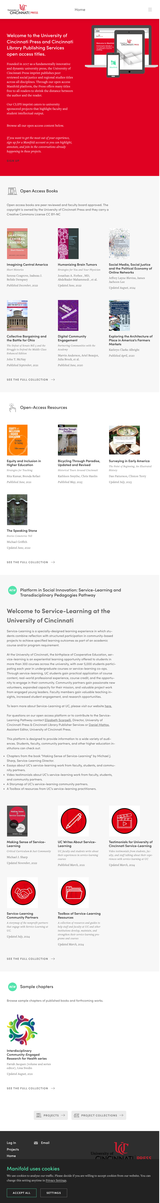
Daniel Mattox (99, 725)
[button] (13, 160)
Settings (53, 1193)
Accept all (22, 1193)
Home (80, 9)
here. (108, 706)
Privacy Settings (56, 1180)
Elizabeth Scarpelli (58, 720)
